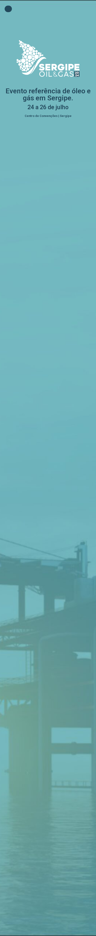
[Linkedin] (52, 22)
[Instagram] (44, 22)
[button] (8, 9)
